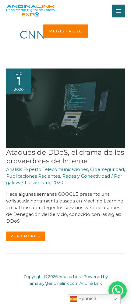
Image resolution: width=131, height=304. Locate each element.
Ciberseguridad (107, 169)
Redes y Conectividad (86, 176)
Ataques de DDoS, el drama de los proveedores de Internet (65, 156)
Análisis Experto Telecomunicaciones (47, 169)
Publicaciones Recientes (33, 176)
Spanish (86, 298)
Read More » (26, 237)
